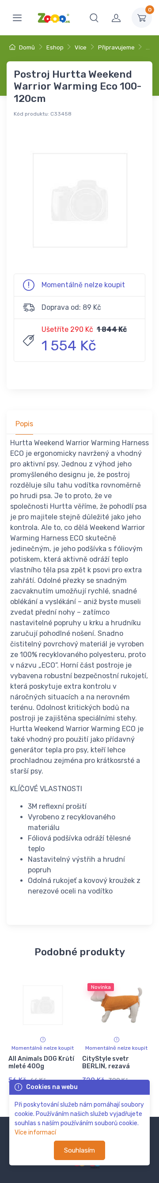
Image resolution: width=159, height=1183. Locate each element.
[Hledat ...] (94, 18)
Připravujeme (116, 47)
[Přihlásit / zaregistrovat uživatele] (116, 18)
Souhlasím (79, 1150)
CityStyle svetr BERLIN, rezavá (106, 1062)
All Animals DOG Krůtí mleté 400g (41, 1062)
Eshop (55, 47)
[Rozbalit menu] (17, 18)
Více (81, 47)
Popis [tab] (24, 424)
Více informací (35, 1132)
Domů (26, 47)
